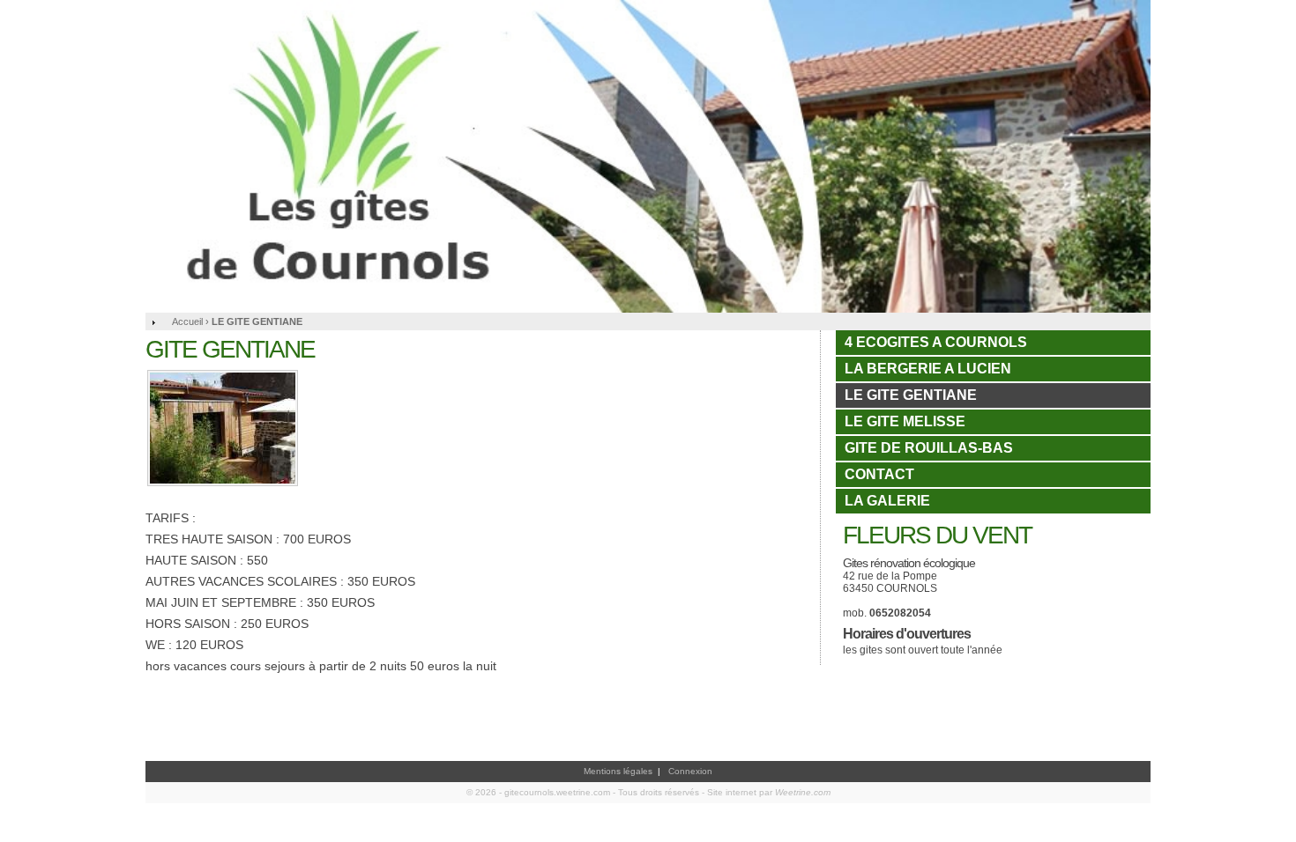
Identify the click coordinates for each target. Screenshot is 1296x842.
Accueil (187, 321)
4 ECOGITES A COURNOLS (936, 342)
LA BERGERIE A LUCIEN (928, 368)
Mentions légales (618, 771)
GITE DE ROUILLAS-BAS (929, 447)
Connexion (690, 771)
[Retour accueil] (648, 156)
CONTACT (879, 474)
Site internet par (768, 792)
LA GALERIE (887, 500)
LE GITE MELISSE (905, 421)
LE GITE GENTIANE (911, 395)
